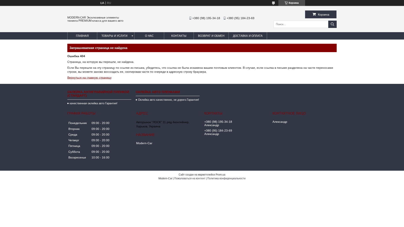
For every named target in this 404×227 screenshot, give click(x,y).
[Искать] (332, 24)
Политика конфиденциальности (226, 178)
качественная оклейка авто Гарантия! (93, 103)
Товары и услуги (114, 35)
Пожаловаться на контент (189, 178)
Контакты (178, 35)
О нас (149, 35)
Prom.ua (220, 174)
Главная (82, 35)
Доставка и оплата (248, 35)
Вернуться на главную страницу (89, 77)
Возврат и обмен (211, 35)
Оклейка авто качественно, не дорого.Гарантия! (168, 99)
